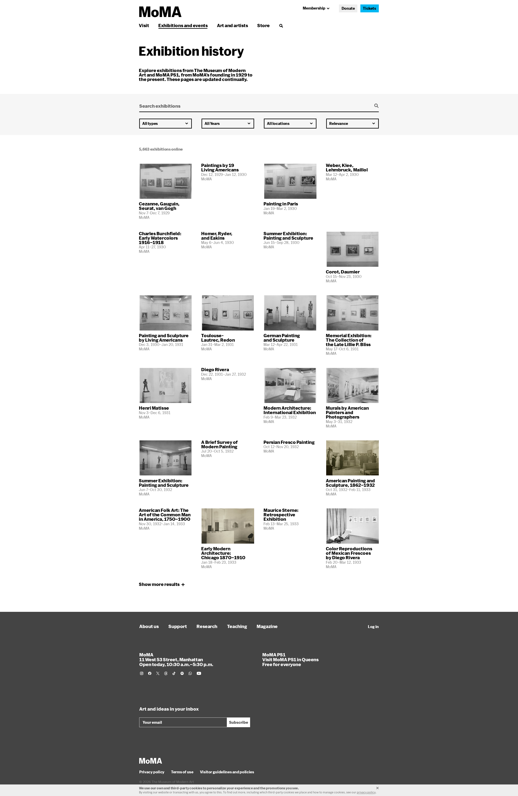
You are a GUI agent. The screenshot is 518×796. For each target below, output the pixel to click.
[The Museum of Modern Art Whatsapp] (190, 673)
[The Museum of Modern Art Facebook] (150, 673)
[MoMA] (151, 760)
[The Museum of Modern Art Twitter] (158, 673)
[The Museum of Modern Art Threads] (166, 673)
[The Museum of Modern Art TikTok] (174, 673)
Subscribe (238, 722)
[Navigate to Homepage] (160, 12)
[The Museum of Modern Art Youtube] (199, 673)
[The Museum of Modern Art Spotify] (182, 673)
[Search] (281, 25)
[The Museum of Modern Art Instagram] (142, 673)
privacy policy (366, 792)
